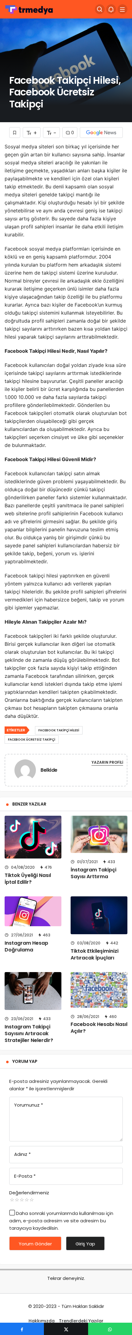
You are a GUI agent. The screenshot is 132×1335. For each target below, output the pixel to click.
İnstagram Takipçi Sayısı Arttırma (93, 873)
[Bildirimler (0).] (111, 9)
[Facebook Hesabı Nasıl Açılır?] (99, 990)
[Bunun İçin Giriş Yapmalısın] (14, 132)
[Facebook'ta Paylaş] (22, 1329)
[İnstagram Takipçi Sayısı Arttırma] (99, 834)
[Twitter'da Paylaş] (66, 1329)
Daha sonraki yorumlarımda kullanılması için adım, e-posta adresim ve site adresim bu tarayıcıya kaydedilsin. (61, 1220)
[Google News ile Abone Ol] (101, 132)
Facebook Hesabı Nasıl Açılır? (99, 1028)
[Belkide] (25, 771)
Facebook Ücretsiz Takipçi (31, 739)
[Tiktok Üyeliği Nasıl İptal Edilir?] (33, 837)
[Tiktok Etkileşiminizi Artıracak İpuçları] (99, 915)
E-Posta (25, 1176)
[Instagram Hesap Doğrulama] (33, 911)
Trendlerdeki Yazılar (81, 1321)
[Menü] (122, 9)
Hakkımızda (42, 1321)
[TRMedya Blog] (29, 9)
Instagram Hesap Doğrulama (26, 946)
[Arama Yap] (100, 9)
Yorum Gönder (35, 1244)
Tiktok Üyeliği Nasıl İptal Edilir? (28, 879)
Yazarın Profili (107, 762)
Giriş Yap (85, 1244)
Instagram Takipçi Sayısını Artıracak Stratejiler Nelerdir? (29, 1033)
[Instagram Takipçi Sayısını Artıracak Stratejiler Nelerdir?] (33, 991)
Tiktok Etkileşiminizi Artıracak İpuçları (94, 954)
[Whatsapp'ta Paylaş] (110, 1329)
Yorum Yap (24, 1061)
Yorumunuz (28, 1105)
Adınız (22, 1154)
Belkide (49, 770)
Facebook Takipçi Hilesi (58, 730)
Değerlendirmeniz (29, 1192)
